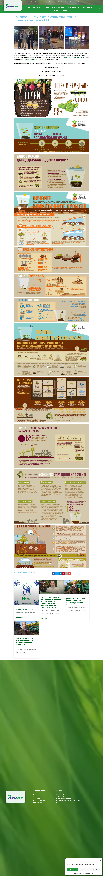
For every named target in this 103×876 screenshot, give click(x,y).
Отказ (84, 869)
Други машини (87, 7)
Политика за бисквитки (78, 873)
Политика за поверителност (88, 873)
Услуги (47, 7)
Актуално (56, 10)
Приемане (72, 869)
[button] (100, 860)
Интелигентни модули (58, 7)
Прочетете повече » (20, 617)
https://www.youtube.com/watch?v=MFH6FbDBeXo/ (73, 57)
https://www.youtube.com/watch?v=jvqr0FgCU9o (33, 59)
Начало (28, 7)
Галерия (65, 10)
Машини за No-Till (73, 7)
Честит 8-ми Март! (24, 609)
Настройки (95, 869)
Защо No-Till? (37, 7)
